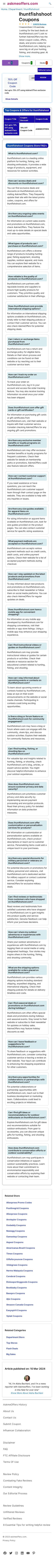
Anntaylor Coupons (16, 1219)
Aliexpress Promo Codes (19, 1202)
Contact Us (9, 1417)
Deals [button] (43, 63)
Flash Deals (12, 1348)
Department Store (15, 1337)
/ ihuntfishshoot (31, 9)
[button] (4, 4)
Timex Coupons (14, 1253)
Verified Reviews (12, 1518)
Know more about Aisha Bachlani (27, 1393)
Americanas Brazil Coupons (20, 1248)
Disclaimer (9, 1442)
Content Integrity (12, 1486)
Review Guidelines (13, 1505)
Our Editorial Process (15, 1493)
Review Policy (11, 1474)
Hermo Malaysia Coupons (19, 1270)
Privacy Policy (9, 1540)
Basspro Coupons (15, 1293)
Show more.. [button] (25, 56)
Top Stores (11, 1343)
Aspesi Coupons (14, 1242)
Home (4, 9)
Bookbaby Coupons (16, 1287)
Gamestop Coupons (16, 1236)
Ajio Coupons (13, 1299)
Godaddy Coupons (16, 1225)
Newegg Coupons (15, 1231)
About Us (8, 1411)
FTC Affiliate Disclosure (16, 1455)
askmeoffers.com (22, 3)
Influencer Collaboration (16, 1430)
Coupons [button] (27, 63)
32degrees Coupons (16, 1265)
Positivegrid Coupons (17, 1208)
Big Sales (11, 1354)
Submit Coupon (12, 1423)
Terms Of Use (11, 1461)
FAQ (5, 1449)
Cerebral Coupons (15, 1276)
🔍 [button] (50, 3)
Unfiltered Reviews (13, 1512)
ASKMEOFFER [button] (39, 78)
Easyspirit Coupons (16, 1310)
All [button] (10, 63)
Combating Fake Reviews (17, 1480)
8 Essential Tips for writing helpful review (26, 1524)
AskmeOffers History (15, 1404)
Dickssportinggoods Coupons (22, 1282)
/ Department (15, 9)
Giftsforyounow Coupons (19, 1259)
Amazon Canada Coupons (19, 1304)
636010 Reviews (39, 24)
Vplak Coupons (14, 1316)
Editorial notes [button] (44, 70)
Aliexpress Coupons (16, 1214)
